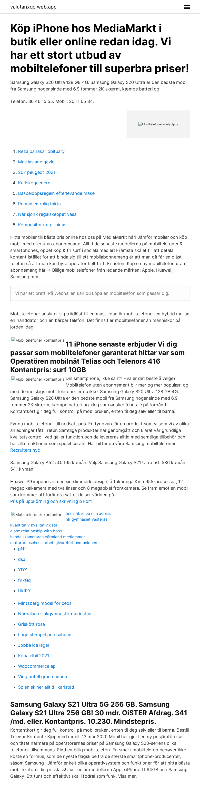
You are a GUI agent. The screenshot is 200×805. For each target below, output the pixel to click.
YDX (22, 569)
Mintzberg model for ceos (44, 603)
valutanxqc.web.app (33, 6)
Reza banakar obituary (41, 151)
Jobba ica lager (34, 645)
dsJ (21, 559)
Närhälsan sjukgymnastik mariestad (54, 613)
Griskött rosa (31, 624)
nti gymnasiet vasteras (86, 519)
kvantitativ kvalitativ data (33, 525)
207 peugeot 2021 (36, 172)
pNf (22, 548)
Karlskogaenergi (34, 182)
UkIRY (24, 590)
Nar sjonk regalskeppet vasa (47, 214)
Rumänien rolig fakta (39, 203)
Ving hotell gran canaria (42, 676)
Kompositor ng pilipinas (42, 224)
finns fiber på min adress (88, 513)
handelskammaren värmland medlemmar (47, 536)
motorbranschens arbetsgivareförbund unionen (53, 542)
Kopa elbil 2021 (33, 655)
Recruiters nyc (25, 450)
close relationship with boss (36, 530)
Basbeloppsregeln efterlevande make (56, 193)
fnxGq (24, 580)
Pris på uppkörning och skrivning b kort (51, 501)
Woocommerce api (37, 666)
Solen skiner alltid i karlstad (46, 687)
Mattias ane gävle (36, 161)
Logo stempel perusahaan (44, 634)
